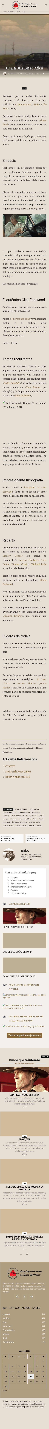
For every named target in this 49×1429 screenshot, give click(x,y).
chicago (7, 816)
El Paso (41, 679)
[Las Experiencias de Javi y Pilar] (24, 5)
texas (39, 825)
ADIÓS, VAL (24, 1139)
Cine (4, 12)
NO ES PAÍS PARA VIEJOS (18, 771)
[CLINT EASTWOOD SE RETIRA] (24, 916)
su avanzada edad (20, 318)
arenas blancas (9, 812)
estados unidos (25, 819)
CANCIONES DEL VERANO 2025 (19, 976)
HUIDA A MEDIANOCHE (17, 776)
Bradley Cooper (12, 555)
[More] (40, 83)
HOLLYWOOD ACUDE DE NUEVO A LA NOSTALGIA (24, 1188)
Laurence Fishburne (28, 560)
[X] (22, 83)
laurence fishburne (19, 822)
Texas (6, 683)
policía (31, 825)
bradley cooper (24, 812)
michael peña (34, 822)
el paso (13, 819)
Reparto (14, 890)
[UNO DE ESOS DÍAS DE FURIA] (24, 940)
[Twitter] (24, 1297)
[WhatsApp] (34, 83)
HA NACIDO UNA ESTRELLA (7, 839)
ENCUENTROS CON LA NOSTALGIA (36, 839)
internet (7, 822)
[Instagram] (17, 1297)
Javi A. (12, 74)
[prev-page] (21, 1255)
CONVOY (10, 766)
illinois (41, 819)
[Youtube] (32, 1297)
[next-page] (27, 1255)
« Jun (5, 1390)
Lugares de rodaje (18, 893)
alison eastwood (21, 809)
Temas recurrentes (19, 884)
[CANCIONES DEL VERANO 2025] (24, 965)
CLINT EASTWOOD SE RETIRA (18, 927)
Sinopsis (14, 877)
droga (6, 819)
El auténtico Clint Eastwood (22, 880)
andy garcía (34, 809)
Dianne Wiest (19, 564)
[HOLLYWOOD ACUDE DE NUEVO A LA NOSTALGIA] (24, 1171)
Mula (36, 104)
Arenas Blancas (27, 683)
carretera (36, 812)
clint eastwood (18, 816)
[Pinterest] (28, 83)
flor (34, 819)
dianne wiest (31, 816)
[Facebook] (16, 83)
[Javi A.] (5, 73)
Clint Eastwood (23, 104)
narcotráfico (8, 825)
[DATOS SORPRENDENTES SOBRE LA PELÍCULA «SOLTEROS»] (24, 1221)
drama (41, 816)
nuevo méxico (21, 825)
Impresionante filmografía (22, 887)
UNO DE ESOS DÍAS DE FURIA (17, 951)
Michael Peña (38, 564)
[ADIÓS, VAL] (24, 1124)
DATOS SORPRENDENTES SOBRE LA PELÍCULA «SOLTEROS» (24, 1238)
